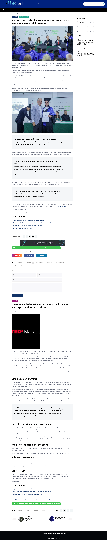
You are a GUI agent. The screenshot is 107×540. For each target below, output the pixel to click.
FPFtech (14, 265)
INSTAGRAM (17, 255)
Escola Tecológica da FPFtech (59, 206)
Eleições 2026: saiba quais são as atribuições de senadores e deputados (28, 220)
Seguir (90, 22)
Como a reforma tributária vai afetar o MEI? (22, 228)
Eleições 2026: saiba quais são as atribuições (60, 519)
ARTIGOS (77, 10)
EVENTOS (45, 10)
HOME (7, 10)
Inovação (22, 265)
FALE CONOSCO (87, 10)
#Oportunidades (24, 16)
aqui (25, 450)
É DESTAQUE (36, 10)
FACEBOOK (29, 255)
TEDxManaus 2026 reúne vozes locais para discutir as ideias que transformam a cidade (32, 222)
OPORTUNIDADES (56, 10)
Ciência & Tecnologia (39, 262)
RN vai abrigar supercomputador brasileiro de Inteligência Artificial (27, 225)
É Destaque (49, 262)
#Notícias (15, 16)
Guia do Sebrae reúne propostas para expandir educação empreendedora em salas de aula (32, 231)
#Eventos (15, 300)
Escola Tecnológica (60, 262)
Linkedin (41, 255)
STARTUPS (68, 10)
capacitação (28, 262)
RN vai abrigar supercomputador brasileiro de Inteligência (29, 518)
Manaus (43, 510)
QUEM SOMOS (16, 10)
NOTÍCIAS (26, 10)
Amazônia (20, 262)
